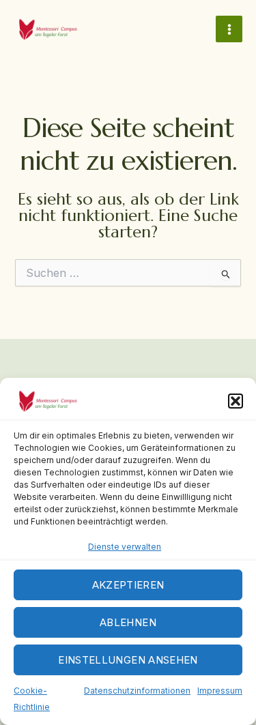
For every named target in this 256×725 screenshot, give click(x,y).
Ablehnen (128, 622)
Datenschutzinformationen (137, 690)
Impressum (219, 690)
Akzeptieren (128, 584)
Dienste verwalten (124, 547)
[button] (235, 401)
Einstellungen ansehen (128, 659)
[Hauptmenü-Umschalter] (229, 29)
